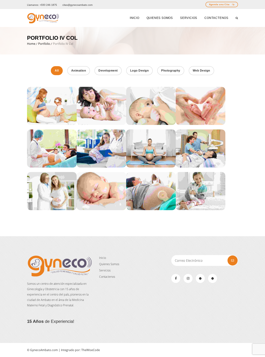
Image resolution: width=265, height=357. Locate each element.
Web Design (201, 70)
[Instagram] (188, 278)
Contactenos (107, 277)
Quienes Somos (109, 264)
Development (108, 70)
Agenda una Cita (219, 4)
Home (31, 44)
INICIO (134, 17)
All (57, 70)
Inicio (102, 258)
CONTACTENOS (216, 17)
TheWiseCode (90, 350)
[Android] (200, 278)
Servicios (188, 17)
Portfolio (44, 44)
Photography (170, 70)
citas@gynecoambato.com (77, 4)
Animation (78, 70)
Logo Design (139, 70)
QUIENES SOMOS (160, 17)
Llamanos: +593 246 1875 (42, 4)
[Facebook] (175, 278)
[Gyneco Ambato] (43, 18)
